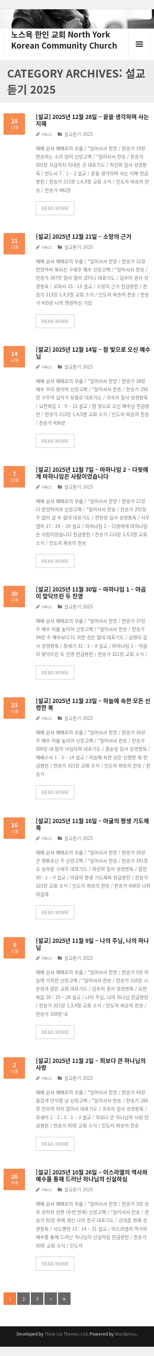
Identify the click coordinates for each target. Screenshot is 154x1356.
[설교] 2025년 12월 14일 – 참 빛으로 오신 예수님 (93, 352)
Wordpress (125, 1334)
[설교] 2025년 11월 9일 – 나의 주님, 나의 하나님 (92, 943)
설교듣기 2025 (78, 133)
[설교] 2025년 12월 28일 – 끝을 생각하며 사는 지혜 (92, 120)
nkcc (47, 133)
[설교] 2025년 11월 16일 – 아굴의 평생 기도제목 (92, 824)
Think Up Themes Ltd (65, 1334)
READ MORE (55, 208)
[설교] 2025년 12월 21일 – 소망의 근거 (83, 236)
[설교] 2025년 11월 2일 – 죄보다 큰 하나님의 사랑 (91, 1064)
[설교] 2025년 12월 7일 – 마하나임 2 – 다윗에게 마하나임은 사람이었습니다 (92, 472)
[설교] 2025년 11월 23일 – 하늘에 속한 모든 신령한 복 (93, 704)
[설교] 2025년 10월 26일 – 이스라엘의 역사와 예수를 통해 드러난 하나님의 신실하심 (92, 1175)
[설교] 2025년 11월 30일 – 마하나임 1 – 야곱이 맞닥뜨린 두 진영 (91, 592)
